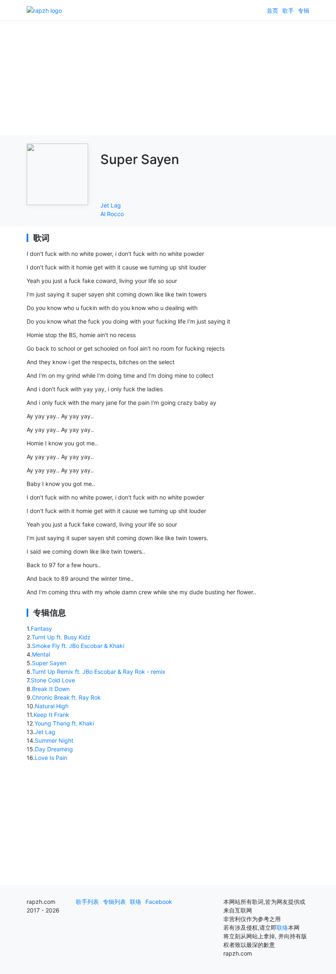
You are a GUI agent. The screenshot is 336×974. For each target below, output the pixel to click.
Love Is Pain (51, 757)
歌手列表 (87, 901)
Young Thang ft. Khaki (64, 723)
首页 (272, 10)
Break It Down (51, 688)
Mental (41, 654)
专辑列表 (114, 901)
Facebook (158, 901)
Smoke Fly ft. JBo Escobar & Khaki (78, 645)
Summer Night (54, 740)
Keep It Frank (51, 714)
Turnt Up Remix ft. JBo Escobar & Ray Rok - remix (99, 671)
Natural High (51, 706)
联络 (135, 901)
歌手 (288, 10)
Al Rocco (112, 213)
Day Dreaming (54, 749)
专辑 (303, 10)
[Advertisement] (168, 78)
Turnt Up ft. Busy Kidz (61, 637)
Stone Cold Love (53, 680)
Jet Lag (110, 205)
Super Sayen (49, 662)
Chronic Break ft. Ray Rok (66, 697)
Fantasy (41, 628)
